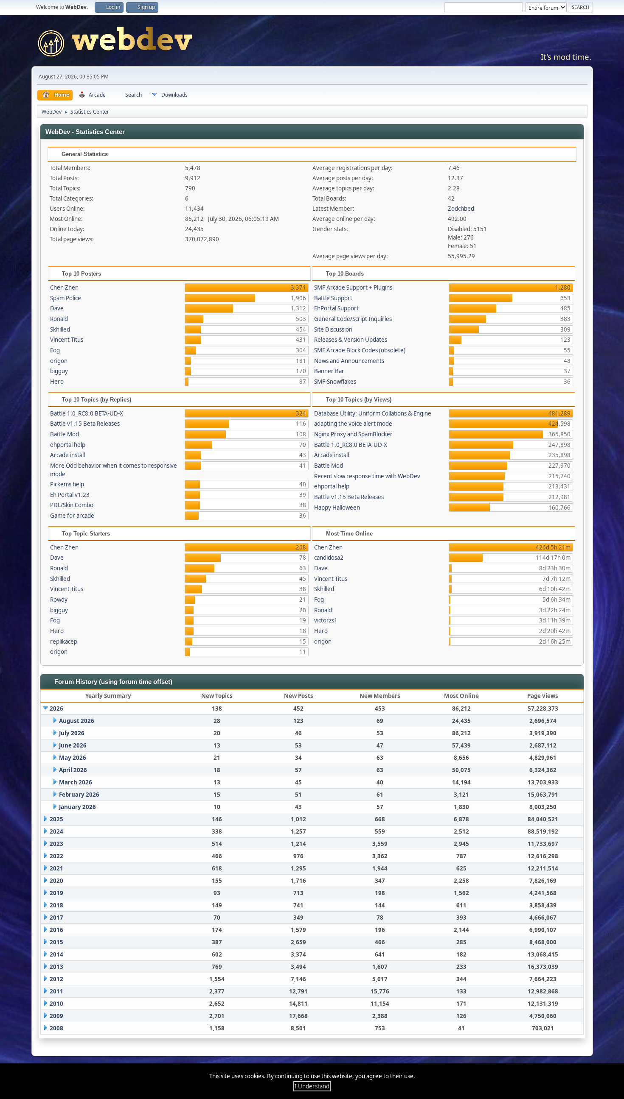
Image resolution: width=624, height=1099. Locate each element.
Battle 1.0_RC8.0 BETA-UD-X (86, 413)
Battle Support (333, 298)
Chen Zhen (64, 287)
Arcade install (67, 455)
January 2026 (77, 807)
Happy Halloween (337, 507)
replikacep (63, 641)
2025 (56, 819)
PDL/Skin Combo (71, 505)
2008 (56, 1028)
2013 (56, 967)
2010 (56, 1003)
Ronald (59, 319)
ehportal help (67, 445)
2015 (56, 942)
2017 (56, 917)
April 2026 (73, 770)
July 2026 (71, 733)
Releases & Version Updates (350, 339)
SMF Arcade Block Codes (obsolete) (359, 350)
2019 (56, 893)
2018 (56, 905)
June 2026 (73, 745)
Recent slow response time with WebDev (367, 476)
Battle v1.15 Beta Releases (85, 423)
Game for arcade (72, 515)
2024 (56, 831)
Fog (55, 350)
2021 (56, 868)
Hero (57, 381)
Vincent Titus (66, 339)
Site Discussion (333, 329)
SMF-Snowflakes (335, 381)
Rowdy (58, 599)
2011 (56, 991)
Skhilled (60, 329)
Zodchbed (461, 208)
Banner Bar (329, 371)
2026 (56, 708)
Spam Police (65, 298)
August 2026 (76, 721)
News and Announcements (349, 361)
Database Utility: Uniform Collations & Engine (372, 413)
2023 (56, 844)
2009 (56, 1016)
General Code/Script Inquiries (353, 319)
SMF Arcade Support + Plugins (353, 287)
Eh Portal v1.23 (70, 495)
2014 (56, 954)
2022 (56, 856)
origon (58, 361)
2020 (56, 880)
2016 (56, 930)
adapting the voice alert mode (353, 423)
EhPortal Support (336, 308)
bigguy (59, 371)
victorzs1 (325, 620)
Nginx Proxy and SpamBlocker (353, 434)
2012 (56, 979)
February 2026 (79, 794)
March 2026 (75, 782)
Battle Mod (64, 434)
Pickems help (67, 484)
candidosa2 (328, 557)
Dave (57, 308)
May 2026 (72, 757)
